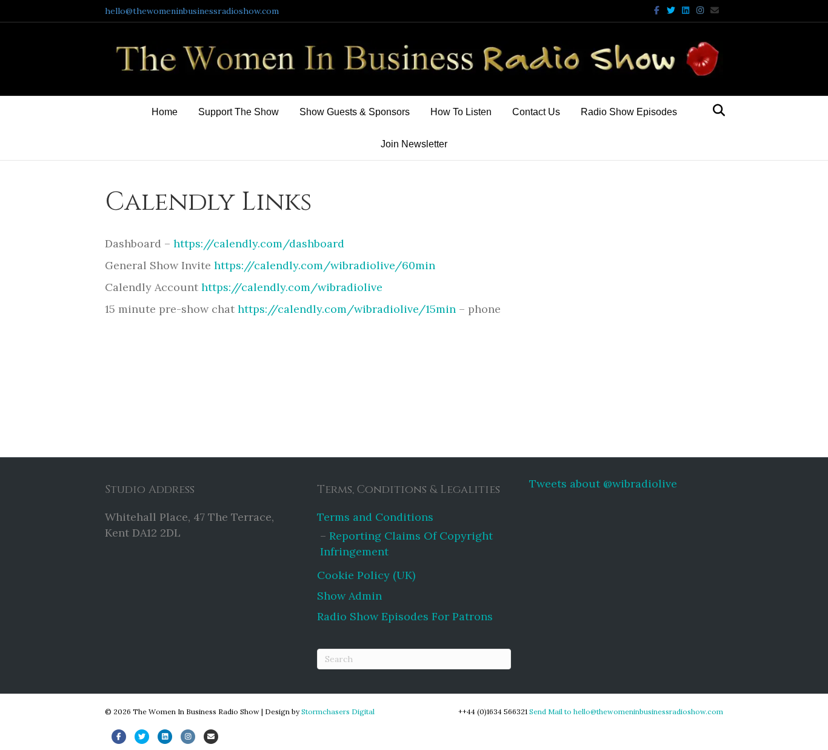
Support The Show (238, 112)
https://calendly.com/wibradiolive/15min (347, 309)
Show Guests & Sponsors (354, 112)
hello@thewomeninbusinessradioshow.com (192, 10)
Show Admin (349, 596)
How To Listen (461, 112)
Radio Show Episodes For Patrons (405, 616)
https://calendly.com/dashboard (257, 243)
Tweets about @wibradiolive (603, 484)
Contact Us (536, 112)
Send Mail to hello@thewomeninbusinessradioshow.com (626, 711)
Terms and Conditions (375, 517)
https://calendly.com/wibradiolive (290, 287)
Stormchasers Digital (338, 711)
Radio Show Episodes (629, 112)
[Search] (715, 110)
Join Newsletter (414, 144)
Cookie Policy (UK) (366, 575)
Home (165, 112)
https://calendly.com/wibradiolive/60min (324, 265)
